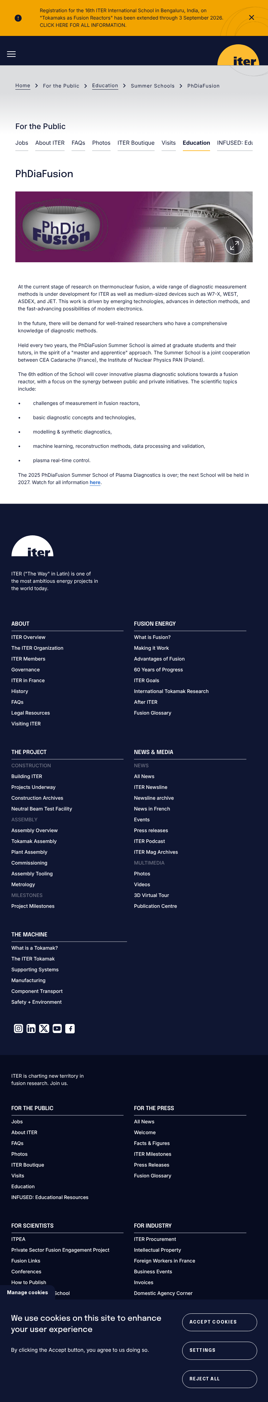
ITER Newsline (151, 787)
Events (142, 820)
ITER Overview (29, 637)
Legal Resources (31, 713)
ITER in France (28, 681)
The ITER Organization (38, 648)
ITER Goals (146, 681)
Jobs (21, 142)
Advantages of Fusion (159, 659)
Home (22, 86)
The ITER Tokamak (33, 959)
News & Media (153, 752)
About (21, 624)
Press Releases (151, 1165)
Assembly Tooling (32, 874)
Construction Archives (38, 798)
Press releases (151, 831)
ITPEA (18, 1239)
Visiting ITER (26, 724)
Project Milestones (33, 906)
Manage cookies (27, 1292)
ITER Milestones (152, 1154)
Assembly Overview (35, 831)
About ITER (50, 142)
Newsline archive (154, 798)
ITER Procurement (155, 1239)
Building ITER (27, 776)
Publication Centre (155, 906)
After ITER (145, 702)
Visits (169, 142)
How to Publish (29, 1283)
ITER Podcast (149, 841)
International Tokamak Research (171, 691)
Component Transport (37, 991)
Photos (101, 142)
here (95, 482)
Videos (142, 885)
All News (144, 776)
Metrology (23, 885)
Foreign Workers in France (164, 1261)
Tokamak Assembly (34, 841)
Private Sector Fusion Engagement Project (61, 1250)
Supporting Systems (35, 970)
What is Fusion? (152, 637)
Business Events (153, 1272)
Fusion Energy (155, 624)
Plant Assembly (29, 852)
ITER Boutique (136, 142)
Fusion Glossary (152, 713)
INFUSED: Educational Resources (50, 1197)
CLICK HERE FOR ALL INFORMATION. (83, 25)
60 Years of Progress (158, 670)
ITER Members (28, 659)
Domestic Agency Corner (163, 1293)
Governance (26, 670)
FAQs (78, 142)
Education (105, 86)
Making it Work (151, 648)
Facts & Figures (152, 1143)
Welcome (145, 1133)
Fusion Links (26, 1261)
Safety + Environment (37, 1002)
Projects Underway (34, 787)
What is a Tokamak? (35, 948)
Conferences (27, 1272)
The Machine (30, 935)
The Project (29, 752)
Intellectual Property (157, 1250)
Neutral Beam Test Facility (42, 809)
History (20, 691)
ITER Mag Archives (156, 852)
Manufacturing (29, 980)
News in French (152, 809)
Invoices (144, 1283)
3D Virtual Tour (151, 895)
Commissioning (29, 863)
